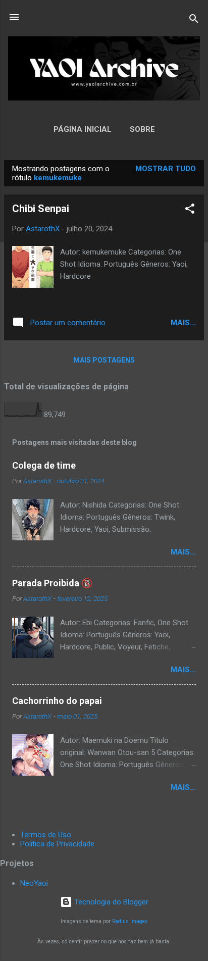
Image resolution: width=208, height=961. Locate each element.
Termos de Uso (45, 834)
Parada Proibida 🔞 (52, 583)
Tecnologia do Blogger (110, 901)
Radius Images (130, 921)
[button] (190, 210)
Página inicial (83, 129)
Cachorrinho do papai (57, 700)
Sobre (142, 129)
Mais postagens (104, 360)
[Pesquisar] (194, 20)
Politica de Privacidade (57, 843)
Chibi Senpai (40, 209)
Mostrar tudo (165, 168)
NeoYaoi (34, 883)
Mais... (183, 322)
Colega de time (44, 465)
